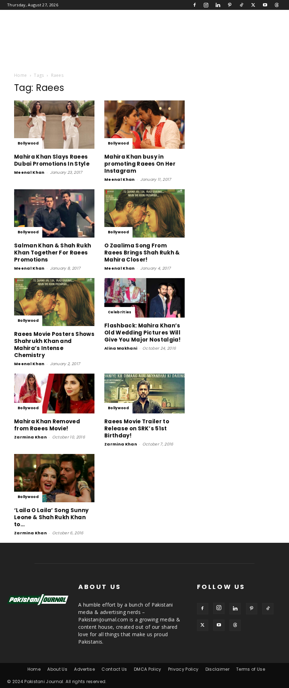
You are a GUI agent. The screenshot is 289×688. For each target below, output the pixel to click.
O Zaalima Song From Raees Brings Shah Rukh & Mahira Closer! (142, 252)
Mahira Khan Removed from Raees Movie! (47, 425)
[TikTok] (241, 5)
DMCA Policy (147, 669)
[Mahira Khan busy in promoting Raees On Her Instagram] (144, 124)
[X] (253, 5)
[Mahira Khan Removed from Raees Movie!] (54, 393)
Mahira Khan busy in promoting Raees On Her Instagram (140, 163)
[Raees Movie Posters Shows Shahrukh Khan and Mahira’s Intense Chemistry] (54, 302)
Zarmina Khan (30, 437)
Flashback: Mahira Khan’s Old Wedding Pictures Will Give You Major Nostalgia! (142, 332)
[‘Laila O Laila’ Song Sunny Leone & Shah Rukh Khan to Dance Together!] (54, 478)
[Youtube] (265, 5)
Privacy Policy (183, 669)
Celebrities (119, 312)
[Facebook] (194, 5)
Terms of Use (250, 669)
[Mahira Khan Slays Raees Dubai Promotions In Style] (54, 124)
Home (20, 75)
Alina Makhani (120, 348)
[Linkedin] (218, 5)
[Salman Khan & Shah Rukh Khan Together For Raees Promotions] (54, 213)
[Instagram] (206, 5)
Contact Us (114, 669)
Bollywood (28, 143)
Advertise (84, 669)
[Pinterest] (230, 5)
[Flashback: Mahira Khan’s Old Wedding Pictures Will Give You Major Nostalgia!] (144, 298)
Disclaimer (217, 669)
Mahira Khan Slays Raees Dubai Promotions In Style (52, 160)
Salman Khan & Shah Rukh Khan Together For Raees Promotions (52, 252)
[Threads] (276, 5)
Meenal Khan (29, 172)
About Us (57, 669)
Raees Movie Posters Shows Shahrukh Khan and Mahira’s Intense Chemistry (54, 344)
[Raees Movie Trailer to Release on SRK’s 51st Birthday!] (144, 393)
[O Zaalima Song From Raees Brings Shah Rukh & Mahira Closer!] (144, 213)
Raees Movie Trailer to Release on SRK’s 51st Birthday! (136, 428)
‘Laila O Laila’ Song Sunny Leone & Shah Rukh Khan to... (51, 517)
